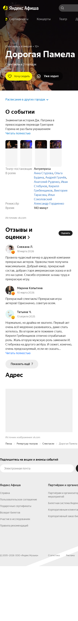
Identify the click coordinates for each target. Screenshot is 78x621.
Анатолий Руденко (46, 182)
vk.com (22, 217)
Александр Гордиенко (49, 203)
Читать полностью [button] (17, 133)
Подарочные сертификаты (15, 560)
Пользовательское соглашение (18, 554)
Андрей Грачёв (55, 177)
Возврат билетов (10, 567)
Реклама (70, 610)
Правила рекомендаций (14, 580)
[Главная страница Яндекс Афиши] (5, 8)
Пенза (8, 498)
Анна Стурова (43, 173)
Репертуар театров (27, 498)
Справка (5, 547)
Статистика (54, 610)
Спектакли (48, 498)
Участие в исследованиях (15, 573)
